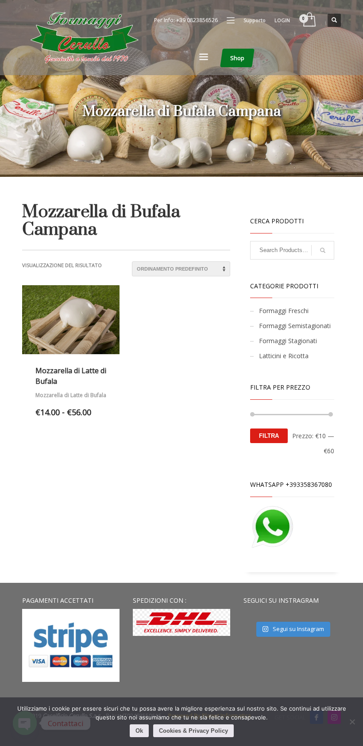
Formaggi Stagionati (288, 341)
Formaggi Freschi (284, 310)
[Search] (322, 250)
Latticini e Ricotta (284, 356)
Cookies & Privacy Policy (193, 730)
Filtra (269, 435)
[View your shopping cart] (309, 20)
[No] (352, 721)
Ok (139, 730)
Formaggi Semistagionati (295, 325)
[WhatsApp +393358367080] (272, 527)
